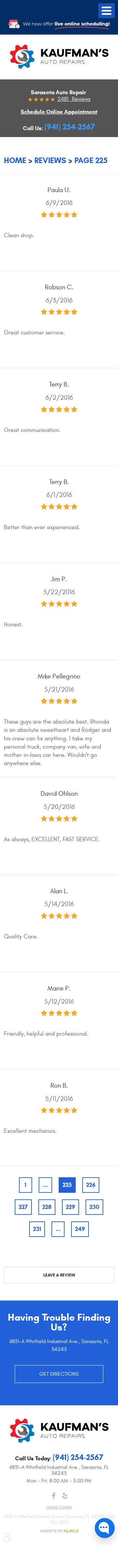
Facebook (53, 1496)
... (45, 1184)
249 (80, 1229)
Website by (59, 1531)
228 (46, 1207)
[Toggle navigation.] (106, 10)
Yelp (65, 1496)
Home (15, 160)
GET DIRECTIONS (59, 1374)
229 (70, 1207)
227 (23, 1207)
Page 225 (91, 160)
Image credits (59, 1507)
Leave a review (59, 1275)
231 (37, 1229)
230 (94, 1207)
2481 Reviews (73, 99)
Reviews (50, 160)
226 (90, 1184)
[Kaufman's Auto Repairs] (59, 56)
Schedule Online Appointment (59, 111)
